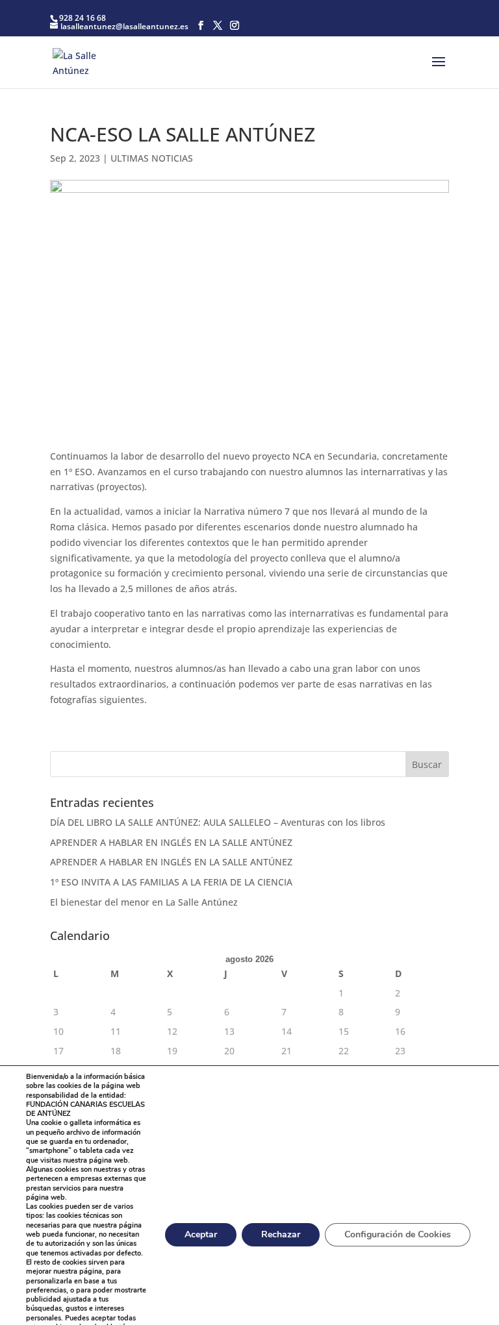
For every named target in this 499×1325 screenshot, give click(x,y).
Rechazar (280, 1234)
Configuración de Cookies (397, 1234)
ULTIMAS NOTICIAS (151, 158)
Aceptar (201, 1234)
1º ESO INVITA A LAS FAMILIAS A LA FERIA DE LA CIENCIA (172, 882)
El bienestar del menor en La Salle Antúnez (145, 902)
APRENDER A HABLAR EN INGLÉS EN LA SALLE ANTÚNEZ (171, 842)
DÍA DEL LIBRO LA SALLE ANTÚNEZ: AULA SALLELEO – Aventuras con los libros (217, 822)
